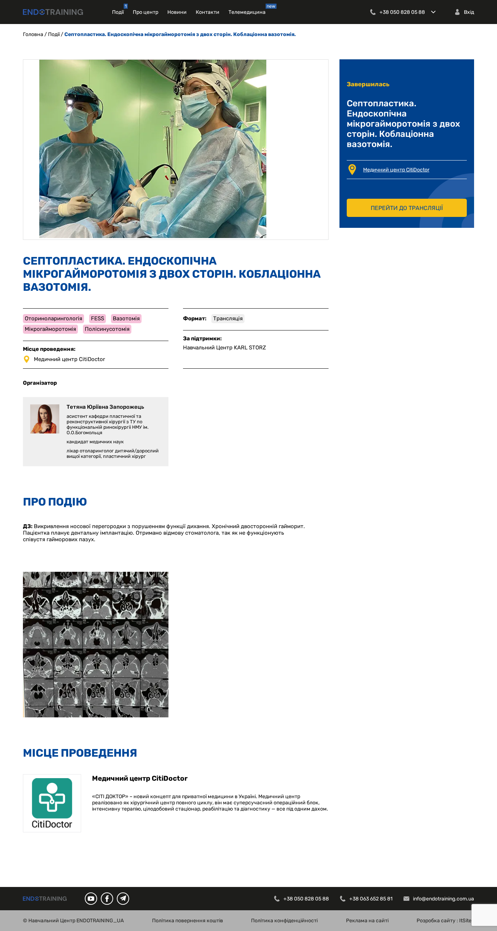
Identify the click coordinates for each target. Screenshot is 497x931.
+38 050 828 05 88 (402, 12)
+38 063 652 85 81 (371, 899)
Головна (33, 34)
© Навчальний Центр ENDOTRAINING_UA (73, 921)
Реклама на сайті (367, 921)
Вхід (469, 12)
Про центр (145, 12)
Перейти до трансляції (407, 208)
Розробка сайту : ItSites (445, 921)
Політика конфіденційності (284, 921)
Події (118, 12)
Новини (177, 12)
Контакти (207, 12)
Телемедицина (247, 12)
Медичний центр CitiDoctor (396, 170)
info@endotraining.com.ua (443, 899)
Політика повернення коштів (187, 921)
